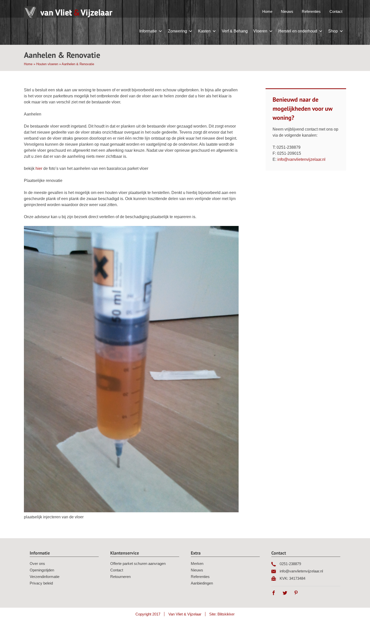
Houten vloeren (47, 64)
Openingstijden (42, 570)
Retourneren (120, 576)
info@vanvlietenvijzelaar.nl (301, 159)
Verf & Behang (235, 31)
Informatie (148, 31)
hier (38, 168)
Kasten (204, 31)
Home (267, 11)
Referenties (311, 11)
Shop (333, 31)
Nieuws (287, 11)
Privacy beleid (41, 583)
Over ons (37, 563)
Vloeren (260, 31)
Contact (335, 11)
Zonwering (177, 31)
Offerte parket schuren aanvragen (138, 563)
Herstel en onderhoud (297, 31)
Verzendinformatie (44, 576)
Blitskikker (226, 614)
